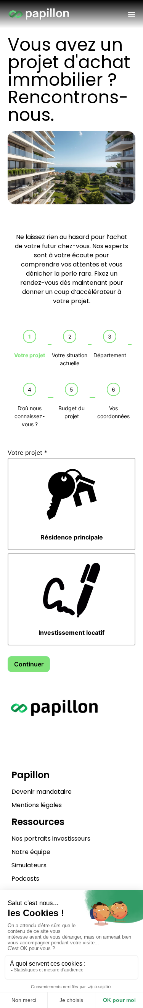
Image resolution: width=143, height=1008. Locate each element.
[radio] (71, 504)
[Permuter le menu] (131, 14)
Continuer (28, 664)
